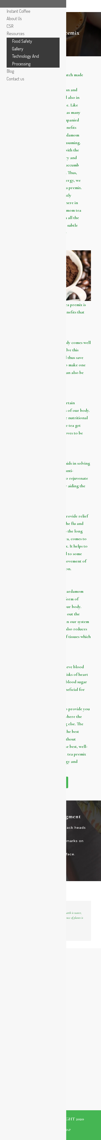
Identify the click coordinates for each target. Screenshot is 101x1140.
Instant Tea (16, 3)
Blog (10, 71)
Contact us (15, 78)
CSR (10, 26)
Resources (16, 33)
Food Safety (22, 41)
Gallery (17, 48)
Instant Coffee (18, 11)
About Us (14, 18)
